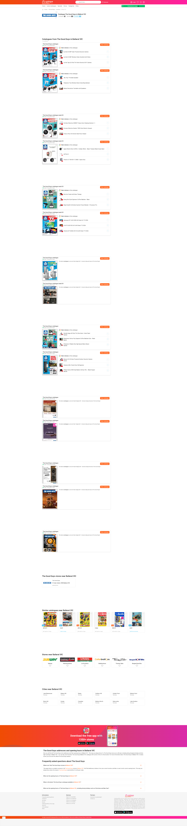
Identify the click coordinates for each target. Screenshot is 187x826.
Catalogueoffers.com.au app (48, 803)
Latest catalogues (51, 6)
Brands (43, 802)
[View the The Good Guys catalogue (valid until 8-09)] (50, 57)
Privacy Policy (82, 817)
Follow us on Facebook (71, 798)
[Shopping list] (144, 2)
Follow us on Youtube (70, 801)
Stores (65, 6)
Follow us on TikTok (70, 803)
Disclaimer (66, 817)
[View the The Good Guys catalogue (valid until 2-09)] (50, 128)
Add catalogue (45, 807)
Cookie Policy (88, 817)
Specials (60, 6)
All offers (44, 800)
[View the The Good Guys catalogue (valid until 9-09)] (50, 83)
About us (44, 805)
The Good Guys (51, 9)
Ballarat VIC (69, 765)
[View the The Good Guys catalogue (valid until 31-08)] (50, 543)
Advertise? (44, 798)
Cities (77, 6)
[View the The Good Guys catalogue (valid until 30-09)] (50, 409)
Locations (58, 9)
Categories (71, 6)
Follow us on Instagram (71, 800)
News (43, 808)
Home (43, 6)
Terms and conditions (74, 817)
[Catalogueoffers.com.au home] (47, 2)
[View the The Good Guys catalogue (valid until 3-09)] (50, 432)
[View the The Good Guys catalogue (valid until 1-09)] (50, 365)
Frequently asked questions (48, 797)
